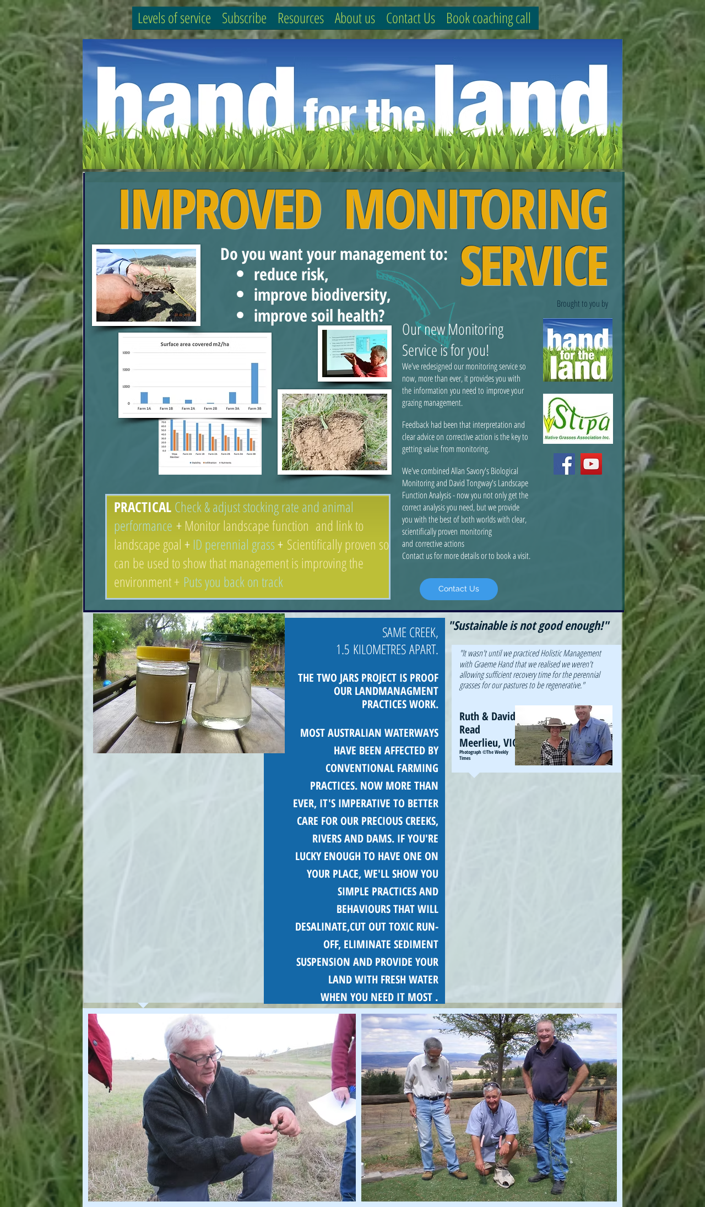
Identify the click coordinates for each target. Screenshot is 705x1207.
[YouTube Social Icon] (591, 464)
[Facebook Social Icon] (564, 464)
